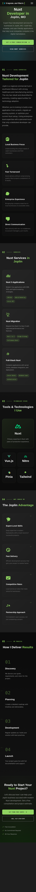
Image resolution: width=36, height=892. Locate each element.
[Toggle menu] (32, 3)
